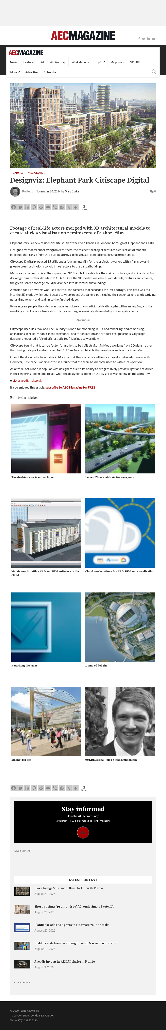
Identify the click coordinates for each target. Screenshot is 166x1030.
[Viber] (55, 207)
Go (83, 833)
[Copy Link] (69, 207)
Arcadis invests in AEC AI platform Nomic (64, 962)
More (13, 72)
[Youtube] (153, 39)
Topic (98, 62)
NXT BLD (136, 62)
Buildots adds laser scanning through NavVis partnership (75, 943)
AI (42, 62)
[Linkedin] (27, 207)
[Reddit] (41, 207)
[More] (75, 207)
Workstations (80, 62)
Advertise (31, 72)
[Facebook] (139, 39)
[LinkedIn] (148, 39)
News (13, 62)
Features (29, 62)
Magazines (117, 62)
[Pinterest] (34, 207)
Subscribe (50, 72)
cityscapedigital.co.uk (27, 380)
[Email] (48, 207)
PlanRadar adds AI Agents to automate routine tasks (71, 925)
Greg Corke (72, 191)
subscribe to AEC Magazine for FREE (70, 387)
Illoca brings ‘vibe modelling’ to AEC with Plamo (68, 888)
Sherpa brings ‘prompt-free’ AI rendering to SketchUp (74, 907)
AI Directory (57, 62)
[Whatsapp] (62, 207)
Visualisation (36, 172)
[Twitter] (143, 39)
